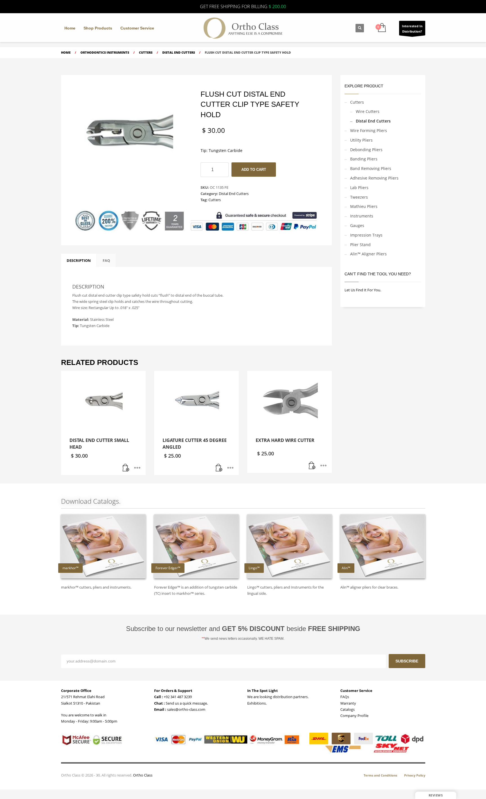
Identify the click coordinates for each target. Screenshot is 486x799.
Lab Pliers (359, 187)
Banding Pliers (363, 159)
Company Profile (354, 715)
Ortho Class (142, 775)
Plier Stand (360, 244)
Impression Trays (366, 235)
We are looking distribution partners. (278, 696)
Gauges (357, 225)
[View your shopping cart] (381, 28)
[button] (126, 468)
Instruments (361, 216)
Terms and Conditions (380, 775)
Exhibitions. (257, 703)
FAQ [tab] (106, 260)
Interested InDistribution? (412, 28)
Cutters (214, 199)
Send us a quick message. (186, 703)
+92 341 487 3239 (177, 696)
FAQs (344, 696)
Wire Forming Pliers (368, 130)
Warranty (348, 703)
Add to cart (253, 169)
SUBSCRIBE (406, 661)
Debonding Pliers (366, 149)
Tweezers (359, 197)
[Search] (360, 28)
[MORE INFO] (137, 468)
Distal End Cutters (234, 193)
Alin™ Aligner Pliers (368, 254)
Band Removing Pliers (370, 168)
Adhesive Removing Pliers (374, 178)
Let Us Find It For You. (363, 289)
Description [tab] (79, 260)
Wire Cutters (367, 111)
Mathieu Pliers (363, 206)
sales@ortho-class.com (185, 709)
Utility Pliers (361, 140)
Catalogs (347, 709)
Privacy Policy (414, 775)
